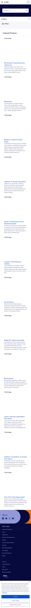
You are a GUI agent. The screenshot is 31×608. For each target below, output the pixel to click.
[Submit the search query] (4, 10)
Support (3, 555)
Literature (4, 545)
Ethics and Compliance (7, 553)
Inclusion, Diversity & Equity (8, 542)
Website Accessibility (6, 572)
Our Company (5, 550)
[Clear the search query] (27, 10)
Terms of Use (5, 569)
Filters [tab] (7, 24)
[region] (15, 594)
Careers (3, 532)
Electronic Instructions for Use (8, 537)
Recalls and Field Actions (7, 529)
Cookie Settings (15, 600)
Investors (4, 540)
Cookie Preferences (6, 564)
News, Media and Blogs (7, 547)
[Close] (29, 581)
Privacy (3, 566)
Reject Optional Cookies (15, 604)
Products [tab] (4, 19)
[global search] (28, 2)
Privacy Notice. (4, 592)
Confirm (15, 596)
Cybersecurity (5, 534)
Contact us (4, 561)
